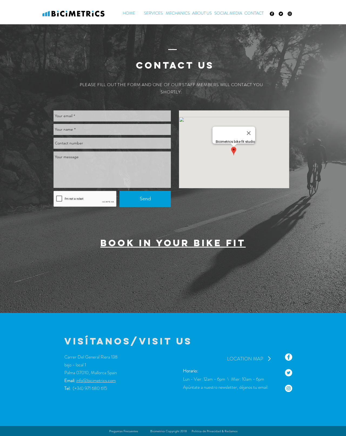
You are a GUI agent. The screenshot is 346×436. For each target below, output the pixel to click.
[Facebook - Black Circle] (272, 14)
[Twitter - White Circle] (288, 372)
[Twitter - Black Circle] (281, 14)
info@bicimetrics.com (96, 380)
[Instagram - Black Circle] (290, 14)
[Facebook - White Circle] (288, 357)
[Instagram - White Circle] (288, 388)
